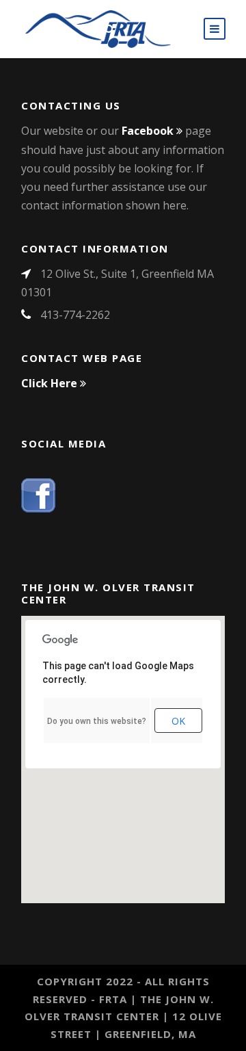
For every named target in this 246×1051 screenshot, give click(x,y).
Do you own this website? (96, 721)
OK (178, 720)
